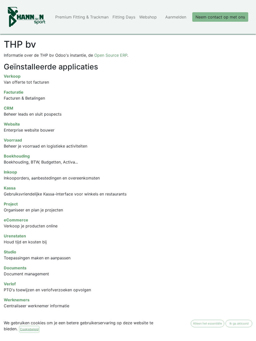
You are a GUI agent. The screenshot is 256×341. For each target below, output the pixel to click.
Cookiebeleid (29, 329)
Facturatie (14, 92)
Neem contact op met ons (220, 16)
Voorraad (13, 140)
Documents (15, 267)
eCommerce (16, 219)
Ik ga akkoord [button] (239, 323)
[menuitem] (81, 17)
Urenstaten (15, 235)
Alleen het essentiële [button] (207, 323)
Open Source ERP (110, 55)
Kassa (10, 187)
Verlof (10, 283)
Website (12, 124)
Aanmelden (175, 16)
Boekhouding (17, 156)
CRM (8, 108)
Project (11, 203)
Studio (10, 251)
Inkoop (10, 172)
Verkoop (12, 76)
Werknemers (17, 299)
